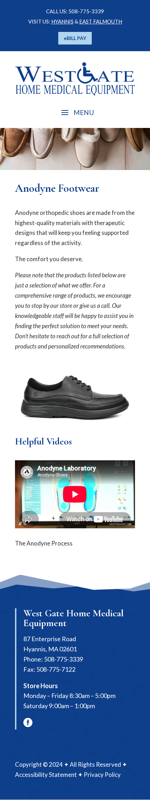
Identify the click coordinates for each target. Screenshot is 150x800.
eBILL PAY (75, 38)
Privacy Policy (102, 774)
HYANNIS (62, 21)
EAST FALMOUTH (100, 21)
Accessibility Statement (46, 774)
